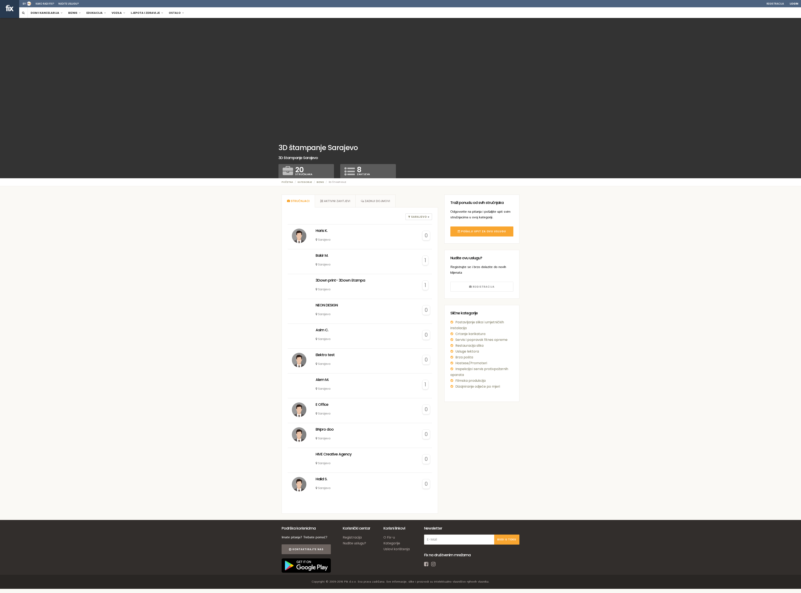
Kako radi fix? (45, 3)
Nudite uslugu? (68, 3)
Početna (287, 182)
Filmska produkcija (470, 380)
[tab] (298, 201)
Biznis (320, 182)
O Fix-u (389, 537)
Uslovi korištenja (396, 549)
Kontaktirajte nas (308, 549)
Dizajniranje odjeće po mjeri (477, 386)
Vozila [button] (117, 13)
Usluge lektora (467, 351)
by (24, 3)
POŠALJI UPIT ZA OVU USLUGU (483, 231)
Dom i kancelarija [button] (45, 13)
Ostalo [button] (175, 13)
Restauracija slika (469, 345)
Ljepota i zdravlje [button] (145, 13)
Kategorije (305, 182)
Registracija (775, 3)
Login (794, 3)
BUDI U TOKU (506, 539)
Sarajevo (419, 217)
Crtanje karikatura (470, 333)
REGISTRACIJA (483, 286)
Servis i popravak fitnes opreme (481, 339)
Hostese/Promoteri (471, 363)
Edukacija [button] (94, 13)
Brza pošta (464, 357)
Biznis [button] (73, 13)
